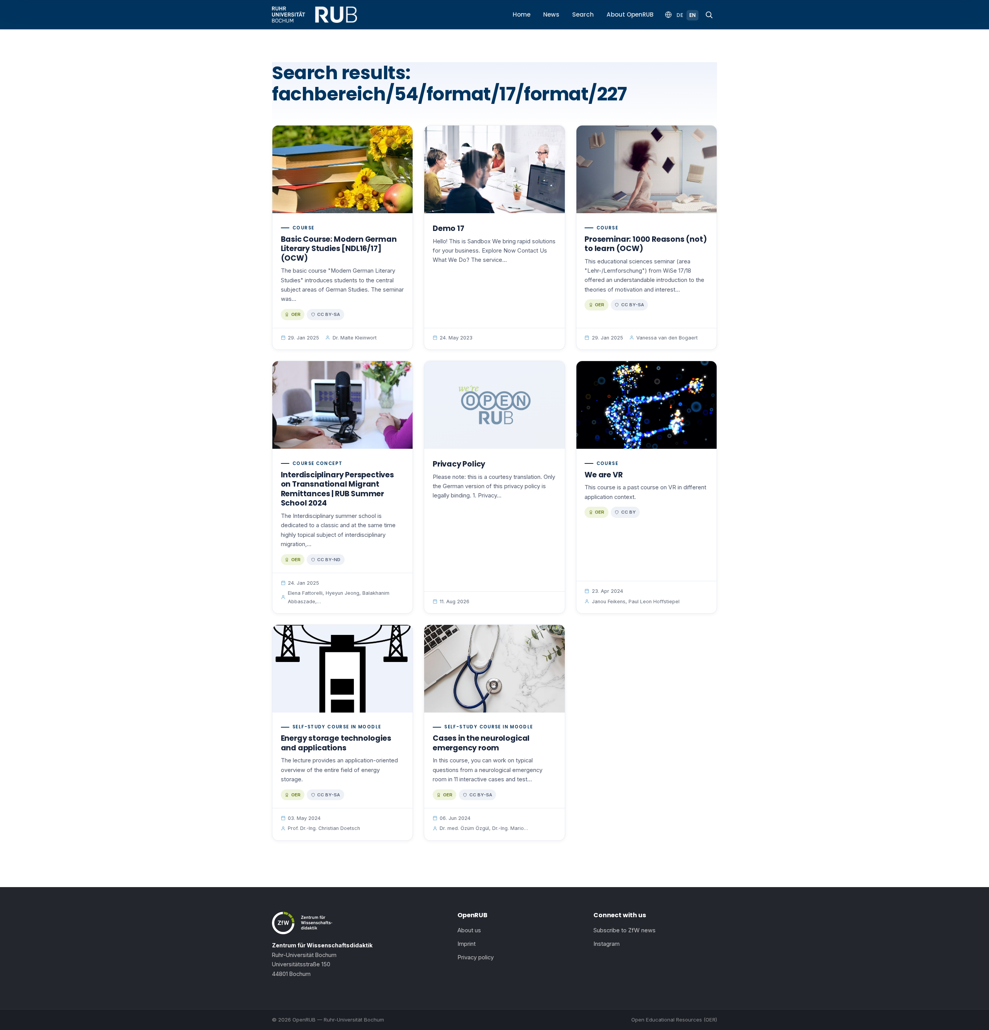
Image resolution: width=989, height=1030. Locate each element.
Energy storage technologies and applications (336, 743)
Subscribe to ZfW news (624, 930)
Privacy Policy (459, 464)
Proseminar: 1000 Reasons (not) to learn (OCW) (646, 244)
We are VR (603, 475)
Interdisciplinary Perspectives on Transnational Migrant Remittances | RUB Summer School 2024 (337, 489)
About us (469, 930)
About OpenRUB (630, 14)
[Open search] (709, 15)
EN (692, 15)
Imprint (466, 943)
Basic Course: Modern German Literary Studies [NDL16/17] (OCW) (339, 248)
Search (583, 14)
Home (521, 14)
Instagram (606, 943)
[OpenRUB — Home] (314, 15)
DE (679, 15)
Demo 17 (448, 228)
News (551, 14)
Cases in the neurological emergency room (481, 743)
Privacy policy (475, 957)
